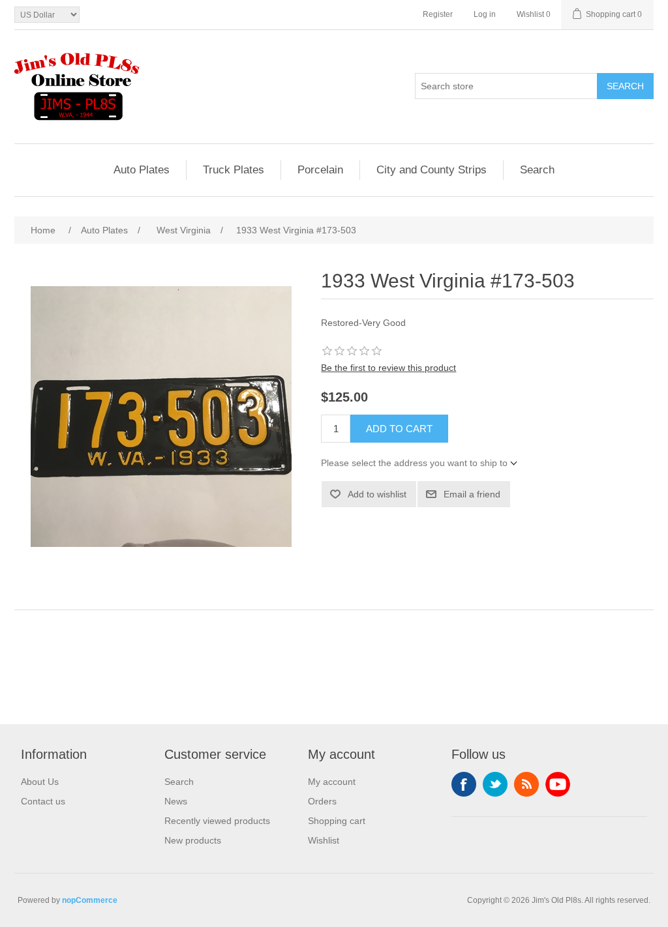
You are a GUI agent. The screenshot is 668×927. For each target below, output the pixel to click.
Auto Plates (142, 170)
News (175, 801)
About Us (40, 781)
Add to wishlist (377, 494)
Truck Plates (233, 170)
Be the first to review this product (388, 367)
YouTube (557, 784)
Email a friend (472, 494)
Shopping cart (336, 821)
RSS (526, 784)
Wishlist (323, 840)
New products (192, 840)
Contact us (43, 801)
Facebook (463, 784)
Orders (322, 801)
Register (438, 14)
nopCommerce (89, 900)
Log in (485, 14)
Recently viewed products (217, 821)
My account (332, 781)
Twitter (495, 784)
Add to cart (399, 428)
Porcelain (320, 170)
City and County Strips (431, 170)
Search (625, 86)
